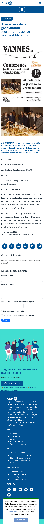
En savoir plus (13, 512)
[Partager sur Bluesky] (32, 246)
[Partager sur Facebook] (4, 246)
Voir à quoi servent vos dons (15, 387)
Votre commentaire (8, 285)
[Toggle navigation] (40, 3)
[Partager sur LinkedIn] (18, 246)
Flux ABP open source (18, 444)
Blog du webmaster (17, 442)
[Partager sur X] (11, 246)
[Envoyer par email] (39, 246)
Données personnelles (18, 474)
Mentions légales (16, 472)
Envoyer (6, 320)
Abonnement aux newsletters (21, 480)
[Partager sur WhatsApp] (25, 246)
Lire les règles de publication (14, 311)
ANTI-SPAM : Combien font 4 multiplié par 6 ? (18, 302)
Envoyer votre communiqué (20, 455)
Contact (13, 439)
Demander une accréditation (20, 461)
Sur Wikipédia (15, 477)
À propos (13, 434)
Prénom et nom (7, 275)
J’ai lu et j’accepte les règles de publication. (20, 315)
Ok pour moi (20, 520)
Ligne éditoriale (15, 436)
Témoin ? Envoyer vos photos (21, 458)
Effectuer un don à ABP (12, 383)
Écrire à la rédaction (17, 453)
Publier (12, 463)
